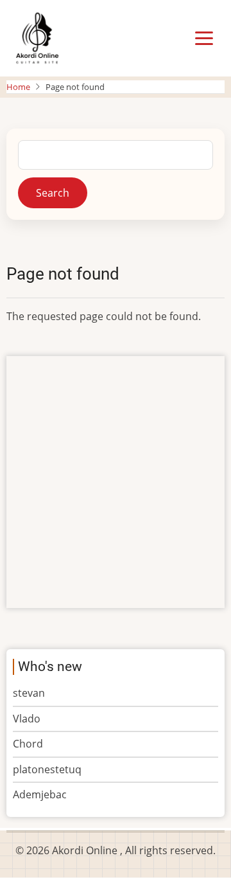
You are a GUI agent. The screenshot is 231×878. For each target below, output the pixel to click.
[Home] (36, 37)
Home (18, 87)
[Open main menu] (204, 38)
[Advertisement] (115, 482)
